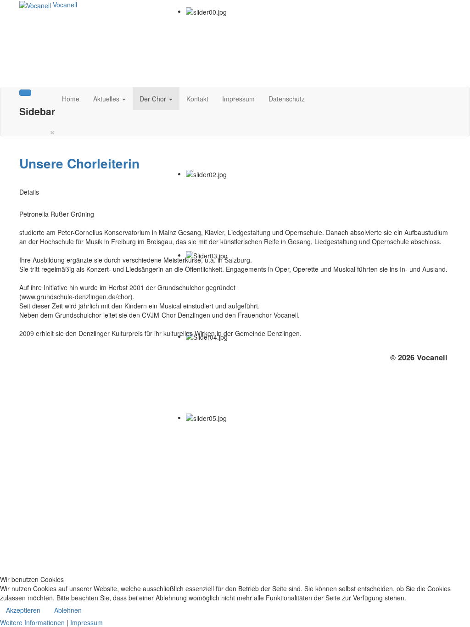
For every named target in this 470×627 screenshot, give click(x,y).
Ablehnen (68, 610)
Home (70, 98)
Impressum (238, 98)
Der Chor (154, 98)
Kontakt (197, 98)
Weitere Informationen (32, 622)
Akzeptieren (23, 610)
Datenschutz (287, 98)
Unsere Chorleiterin (79, 163)
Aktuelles (107, 98)
